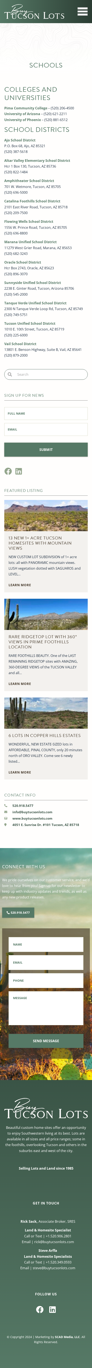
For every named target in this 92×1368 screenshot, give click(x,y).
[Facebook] (8, 471)
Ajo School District (20, 140)
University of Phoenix (22, 119)
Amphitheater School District (29, 180)
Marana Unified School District (30, 242)
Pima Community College (25, 108)
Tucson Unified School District (29, 323)
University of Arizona (22, 114)
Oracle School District (22, 262)
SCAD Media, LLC (67, 1337)
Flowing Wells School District (28, 221)
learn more (20, 585)
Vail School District (20, 344)
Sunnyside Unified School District (32, 282)
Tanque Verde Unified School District (35, 303)
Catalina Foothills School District (32, 201)
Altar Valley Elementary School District (37, 160)
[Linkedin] (18, 471)
